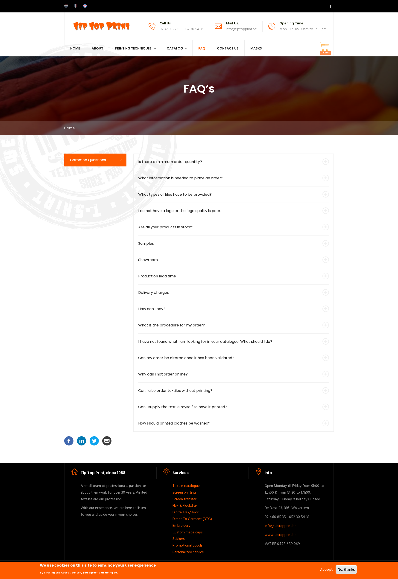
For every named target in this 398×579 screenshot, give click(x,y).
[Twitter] (94, 440)
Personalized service (188, 552)
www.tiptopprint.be (280, 535)
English (85, 6)
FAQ (201, 48)
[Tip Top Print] (101, 25)
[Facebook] (68, 440)
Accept (326, 569)
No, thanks (346, 569)
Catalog (175, 48)
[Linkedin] (81, 440)
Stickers (179, 539)
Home (75, 48)
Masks (256, 48)
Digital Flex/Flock (186, 512)
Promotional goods (187, 546)
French (75, 6)
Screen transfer (184, 499)
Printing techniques (133, 48)
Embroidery (181, 526)
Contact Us (228, 48)
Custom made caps (188, 532)
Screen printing (184, 493)
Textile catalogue (186, 486)
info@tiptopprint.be (280, 526)
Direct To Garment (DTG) (192, 519)
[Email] (106, 440)
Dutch (66, 6)
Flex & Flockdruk (185, 506)
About (97, 48)
